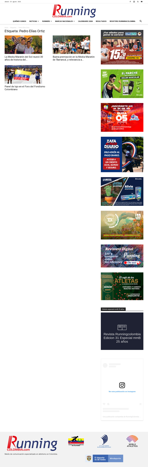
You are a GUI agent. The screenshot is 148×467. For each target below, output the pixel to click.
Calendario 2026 (85, 21)
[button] (140, 21)
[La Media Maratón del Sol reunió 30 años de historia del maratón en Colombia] (26, 44)
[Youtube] (141, 1)
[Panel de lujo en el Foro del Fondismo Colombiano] (26, 74)
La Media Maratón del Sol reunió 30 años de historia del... (24, 58)
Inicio (6, 28)
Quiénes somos (19, 21)
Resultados (101, 21)
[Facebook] (130, 1)
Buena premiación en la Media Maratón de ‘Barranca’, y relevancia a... (74, 58)
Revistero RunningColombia (122, 21)
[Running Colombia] (74, 10)
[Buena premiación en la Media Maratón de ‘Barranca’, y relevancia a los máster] (74, 44)
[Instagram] (134, 1)
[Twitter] (138, 1)
